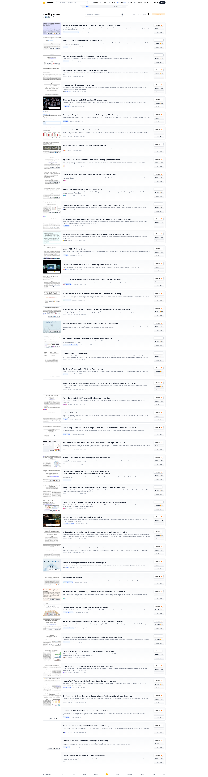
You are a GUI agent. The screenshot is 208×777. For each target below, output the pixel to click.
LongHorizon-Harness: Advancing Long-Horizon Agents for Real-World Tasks (90, 265)
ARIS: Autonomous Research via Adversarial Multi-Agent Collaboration (87, 338)
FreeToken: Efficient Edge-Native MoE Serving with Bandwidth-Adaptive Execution (92, 25)
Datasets (104, 2)
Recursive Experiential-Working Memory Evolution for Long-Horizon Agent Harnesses (93, 621)
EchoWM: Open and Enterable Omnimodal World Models (82, 517)
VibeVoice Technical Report (72, 577)
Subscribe (118, 6)
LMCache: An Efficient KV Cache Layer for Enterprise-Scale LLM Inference (88, 651)
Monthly (144, 14)
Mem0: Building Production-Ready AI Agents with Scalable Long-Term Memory (90, 323)
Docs (131, 2)
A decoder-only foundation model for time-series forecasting (84, 548)
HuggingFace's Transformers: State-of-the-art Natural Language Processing (89, 681)
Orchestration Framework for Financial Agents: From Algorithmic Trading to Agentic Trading (95, 532)
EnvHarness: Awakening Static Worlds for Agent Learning (83, 369)
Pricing (146, 2)
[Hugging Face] (107, 774)
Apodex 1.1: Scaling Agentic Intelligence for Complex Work (83, 40)
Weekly (139, 14)
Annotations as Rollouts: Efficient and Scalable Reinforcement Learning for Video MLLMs (94, 443)
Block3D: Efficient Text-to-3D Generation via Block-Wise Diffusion (85, 607)
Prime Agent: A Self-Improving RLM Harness (78, 85)
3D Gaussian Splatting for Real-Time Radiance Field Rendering (84, 145)
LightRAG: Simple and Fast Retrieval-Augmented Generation (84, 755)
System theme (48, 774)
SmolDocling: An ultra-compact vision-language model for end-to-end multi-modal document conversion (99, 428)
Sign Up (162, 2)
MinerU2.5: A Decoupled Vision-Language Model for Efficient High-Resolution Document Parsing (96, 234)
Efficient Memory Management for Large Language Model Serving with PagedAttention (93, 205)
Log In (156, 2)
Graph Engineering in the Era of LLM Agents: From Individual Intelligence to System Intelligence (96, 309)
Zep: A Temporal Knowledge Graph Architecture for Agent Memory (86, 726)
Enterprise (139, 2)
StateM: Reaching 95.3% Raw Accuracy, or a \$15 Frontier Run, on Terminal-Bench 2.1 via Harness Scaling (99, 383)
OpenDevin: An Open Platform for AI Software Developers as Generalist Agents (90, 174)
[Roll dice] (122, 14)
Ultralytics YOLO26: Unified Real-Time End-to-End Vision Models (85, 711)
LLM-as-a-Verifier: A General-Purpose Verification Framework (84, 130)
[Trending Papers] (148, 14)
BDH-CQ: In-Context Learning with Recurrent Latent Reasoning (85, 56)
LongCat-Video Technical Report (74, 249)
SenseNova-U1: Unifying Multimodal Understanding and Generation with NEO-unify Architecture (97, 219)
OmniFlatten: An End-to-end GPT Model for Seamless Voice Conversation (88, 666)
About (84, 774)
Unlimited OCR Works (70, 413)
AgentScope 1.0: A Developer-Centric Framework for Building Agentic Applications (91, 160)
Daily (134, 14)
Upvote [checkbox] (159, 25)
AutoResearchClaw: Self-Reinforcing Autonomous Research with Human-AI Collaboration (94, 592)
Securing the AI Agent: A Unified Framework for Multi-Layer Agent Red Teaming (90, 115)
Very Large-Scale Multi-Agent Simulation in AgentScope (82, 189)
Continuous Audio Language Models (75, 353)
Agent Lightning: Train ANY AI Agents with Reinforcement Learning (86, 398)
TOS (62, 774)
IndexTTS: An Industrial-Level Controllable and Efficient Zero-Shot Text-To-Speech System (94, 487)
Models (96, 2)
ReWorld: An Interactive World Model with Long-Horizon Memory (85, 741)
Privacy (73, 774)
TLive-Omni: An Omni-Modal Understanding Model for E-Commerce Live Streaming (92, 294)
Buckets (121, 2)
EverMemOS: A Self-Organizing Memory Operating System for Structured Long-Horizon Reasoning (97, 696)
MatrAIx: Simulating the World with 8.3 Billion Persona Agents (84, 563)
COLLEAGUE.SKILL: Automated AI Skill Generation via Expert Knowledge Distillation (92, 279)
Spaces (113, 2)
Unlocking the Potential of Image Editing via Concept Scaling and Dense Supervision (92, 637)
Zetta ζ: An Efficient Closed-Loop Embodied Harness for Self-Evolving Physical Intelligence (94, 502)
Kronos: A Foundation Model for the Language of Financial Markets (86, 458)
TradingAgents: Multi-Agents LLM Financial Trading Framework (85, 70)
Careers (96, 774)
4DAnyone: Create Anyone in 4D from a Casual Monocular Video (85, 100)
